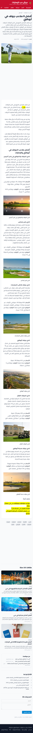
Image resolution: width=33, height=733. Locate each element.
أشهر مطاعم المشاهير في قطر (22, 661)
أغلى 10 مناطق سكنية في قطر (22, 659)
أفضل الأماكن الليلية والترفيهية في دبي (18, 588)
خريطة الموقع (4, 729)
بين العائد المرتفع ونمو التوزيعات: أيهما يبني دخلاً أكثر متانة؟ (16, 688)
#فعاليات (13, 522)
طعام (12, 8)
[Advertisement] (16, 81)
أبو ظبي (20, 13)
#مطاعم (19, 522)
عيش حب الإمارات (28, 13)
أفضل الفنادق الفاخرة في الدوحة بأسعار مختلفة (18, 663)
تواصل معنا (24, 729)
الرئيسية (28, 8)
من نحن (30, 729)
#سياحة (8, 522)
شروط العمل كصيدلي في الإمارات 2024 (19, 680)
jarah (30, 39)
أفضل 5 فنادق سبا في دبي (22, 685)
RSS (10, 729)
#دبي (30, 522)
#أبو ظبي (18, 524)
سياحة (17, 8)
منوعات (30, 640)
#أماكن (23, 524)
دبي (31, 613)
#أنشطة (24, 522)
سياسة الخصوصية (16, 729)
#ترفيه (13, 524)
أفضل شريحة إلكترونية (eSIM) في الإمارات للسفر (18, 643)
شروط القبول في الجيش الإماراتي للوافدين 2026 (17, 682)
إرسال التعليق (27, 712)
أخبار (23, 8)
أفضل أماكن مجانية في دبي (22, 615)
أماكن (30, 586)
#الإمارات (29, 524)
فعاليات (6, 8)
